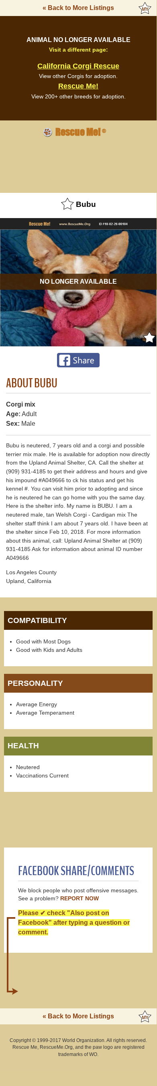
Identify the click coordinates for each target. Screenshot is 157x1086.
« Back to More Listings (78, 7)
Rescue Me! (78, 86)
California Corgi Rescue (78, 66)
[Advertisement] (78, 164)
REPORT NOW (79, 899)
